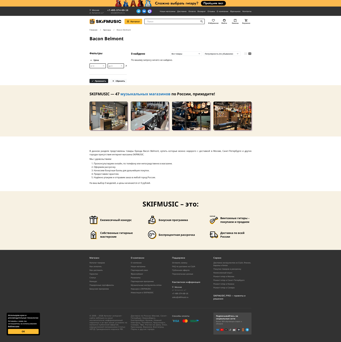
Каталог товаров (97, 262)
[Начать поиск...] (201, 21)
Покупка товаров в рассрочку (227, 269)
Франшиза (235, 11)
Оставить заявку (179, 262)
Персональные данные (182, 274)
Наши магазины (167, 11)
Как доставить (96, 270)
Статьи (93, 277)
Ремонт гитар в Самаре (224, 287)
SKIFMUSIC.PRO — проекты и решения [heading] (229, 297)
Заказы (235, 23)
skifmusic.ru (101, 318)
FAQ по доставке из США (183, 266)
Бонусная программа (99, 289)
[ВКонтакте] (144, 11)
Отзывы (211, 11)
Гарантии (94, 274)
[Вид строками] (245, 54)
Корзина (246, 23)
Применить (100, 81)
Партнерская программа (142, 281)
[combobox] (174, 21)
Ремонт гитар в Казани (223, 284)
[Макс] (150, 11)
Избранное (213, 23)
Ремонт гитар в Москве (223, 276)
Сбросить (120, 81)
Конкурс (93, 281)
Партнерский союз (139, 270)
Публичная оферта (181, 270)
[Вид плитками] (249, 54)
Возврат (202, 11)
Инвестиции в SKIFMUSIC (142, 292)
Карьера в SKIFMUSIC (141, 289)
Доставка (181, 11)
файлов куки (13, 326)
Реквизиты (135, 277)
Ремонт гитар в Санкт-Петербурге (229, 280)
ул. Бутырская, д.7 (97, 13)
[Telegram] (138, 11)
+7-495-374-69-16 (117, 10)
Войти (224, 23)
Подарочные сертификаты (102, 285)
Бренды (107, 30)
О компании (222, 11)
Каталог (135, 21)
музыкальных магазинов (145, 93)
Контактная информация (186, 282)
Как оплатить (96, 266)
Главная (94, 30)
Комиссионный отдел (222, 272)
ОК (23, 331)
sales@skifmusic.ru (118, 13)
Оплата (192, 11)
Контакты (246, 11)
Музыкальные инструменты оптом (146, 285)
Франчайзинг (137, 274)
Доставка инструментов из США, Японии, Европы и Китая (232, 264)
